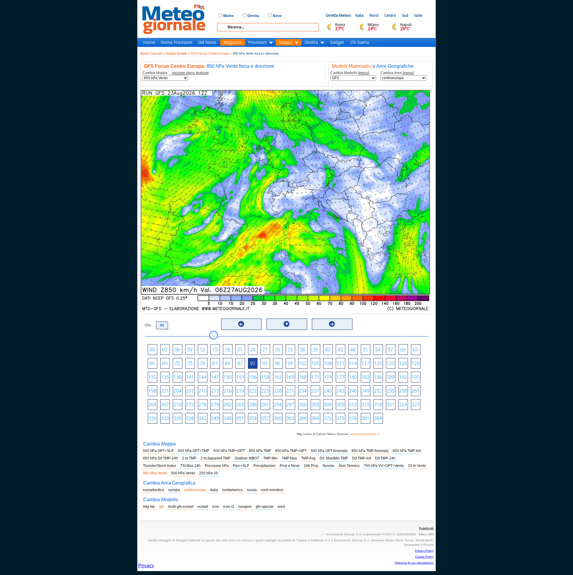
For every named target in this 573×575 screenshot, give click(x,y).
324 (403, 405)
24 (252, 350)
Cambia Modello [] (349, 73)
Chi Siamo (359, 42)
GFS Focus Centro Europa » (211, 53)
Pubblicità (426, 528)
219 (240, 391)
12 (202, 350)
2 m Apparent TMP (215, 458)
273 (190, 405)
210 (202, 391)
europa (174, 490)
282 (228, 405)
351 (240, 418)
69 (164, 363)
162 (278, 377)
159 (265, 377)
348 (228, 418)
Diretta (311, 42)
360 (278, 418)
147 (215, 377)
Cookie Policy (424, 556)
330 (152, 418)
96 (277, 363)
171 (315, 377)
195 (416, 377)
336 (177, 418)
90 (252, 363)
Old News (207, 42)
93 (265, 363)
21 (240, 350)
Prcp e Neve (290, 466)
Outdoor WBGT (247, 458)
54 (378, 350)
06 (177, 350)
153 (240, 377)
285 (240, 405)
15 (215, 350)
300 (303, 405)
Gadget (337, 42)
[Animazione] (286, 324)
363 (290, 418)
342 (202, 418)
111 (340, 363)
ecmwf (203, 507)
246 (353, 391)
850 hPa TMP (260, 451)
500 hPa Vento (183, 473)
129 (416, 363)
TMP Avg (308, 458)
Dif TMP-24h (385, 458)
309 (340, 405)
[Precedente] (241, 324)
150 (228, 377)
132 (152, 377)
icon (215, 507)
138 (177, 377)
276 (202, 405)
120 (378, 363)
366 (303, 418)
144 (202, 377)
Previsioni (257, 42)
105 (315, 363)
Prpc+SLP (241, 466)
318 (378, 405)
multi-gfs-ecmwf (180, 507)
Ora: (148, 325)
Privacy (146, 565)
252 (378, 391)
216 (228, 391)
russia (252, 490)
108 (328, 363)
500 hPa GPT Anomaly (329, 451)
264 (152, 405)
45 (340, 350)
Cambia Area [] (397, 73)
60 (403, 350)
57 (390, 350)
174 (328, 377)
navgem (245, 507)
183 (365, 377)
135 (165, 377)
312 (353, 405)
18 (227, 350)
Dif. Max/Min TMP (334, 458)
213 (215, 391)
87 (240, 363)
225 (265, 391)
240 (328, 391)
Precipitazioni (264, 466)
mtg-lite (149, 507)
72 (177, 363)
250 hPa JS (208, 473)
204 (177, 391)
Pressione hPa (217, 466)
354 (253, 418)
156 (253, 377)
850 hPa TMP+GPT (290, 451)
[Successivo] (332, 324)
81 (215, 363)
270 (177, 405)
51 (365, 350)
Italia (359, 15)
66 (152, 363)
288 (253, 405)
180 (353, 377)
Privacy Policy (424, 550)
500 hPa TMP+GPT (229, 451)
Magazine (232, 42)
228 (278, 391)
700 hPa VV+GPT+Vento (384, 466)
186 (378, 377)
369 (315, 418)
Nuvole (328, 466)
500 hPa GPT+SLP (158, 451)
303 (315, 405)
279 (215, 405)
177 (340, 377)
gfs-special (264, 507)
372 (328, 418)
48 (352, 350)
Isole (418, 15)
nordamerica (232, 490)
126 (403, 363)
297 (290, 405)
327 (416, 405)
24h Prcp (311, 466)
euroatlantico (153, 490)
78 (202, 363)
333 (165, 418)
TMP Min (270, 458)
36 (302, 350)
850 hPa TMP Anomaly (370, 451)
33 (290, 350)
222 (253, 391)
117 (365, 363)
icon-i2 (228, 507)
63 (415, 350)
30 (277, 350)
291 (265, 405)
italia (214, 490)
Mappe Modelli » (177, 53)
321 (390, 405)
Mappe (285, 42)
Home (149, 42)
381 (365, 418)
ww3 (281, 507)
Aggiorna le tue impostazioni (414, 562)
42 (327, 350)
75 (189, 363)
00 (152, 350)
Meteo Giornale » (152, 53)
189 (390, 377)
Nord (373, 15)
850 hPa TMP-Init (407, 451)
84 (227, 363)
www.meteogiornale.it (364, 434)
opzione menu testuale (190, 73)
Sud (405, 15)
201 (165, 391)
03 (164, 350)
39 (315, 350)
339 (190, 418)
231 (290, 391)
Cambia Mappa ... (175, 73)
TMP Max (289, 458)
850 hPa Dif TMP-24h (160, 458)
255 (390, 391)
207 (190, 391)
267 (165, 405)
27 (265, 350)
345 (215, 418)
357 (265, 418)
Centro (390, 15)
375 (340, 418)
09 (189, 350)
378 (353, 418)
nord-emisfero (272, 490)
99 (290, 363)
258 (403, 391)
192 (403, 377)
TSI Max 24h (190, 466)
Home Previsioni (176, 42)
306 (328, 405)
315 (365, 405)
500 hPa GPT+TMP (193, 451)
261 (416, 391)
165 (290, 377)
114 (353, 363)
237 (315, 391)
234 (303, 391)
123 (390, 363)
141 (190, 377)
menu (363, 73)
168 (303, 377)
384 (378, 418)
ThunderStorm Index (159, 466)
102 (303, 363)
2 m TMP (189, 458)
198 (152, 391)
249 (365, 391)
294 (278, 405)
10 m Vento (417, 466)
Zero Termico (349, 466)
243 (340, 391)
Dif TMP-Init (361, 458)
